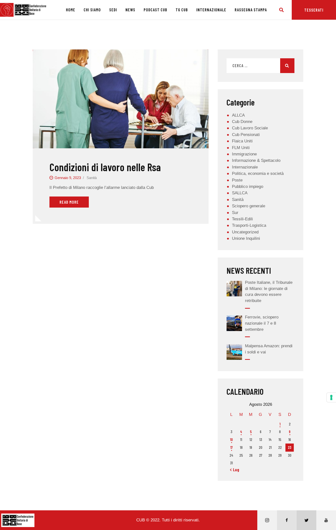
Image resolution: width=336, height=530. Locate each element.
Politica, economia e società (258, 173)
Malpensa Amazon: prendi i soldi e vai (268, 349)
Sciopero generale (248, 206)
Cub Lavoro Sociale (250, 128)
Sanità (92, 178)
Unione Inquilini (246, 238)
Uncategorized (245, 232)
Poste (237, 180)
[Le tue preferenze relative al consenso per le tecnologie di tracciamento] (331, 397)
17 (231, 447)
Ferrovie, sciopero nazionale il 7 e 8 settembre (261, 323)
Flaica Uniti (242, 141)
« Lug (234, 469)
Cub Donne (242, 121)
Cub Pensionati (246, 134)
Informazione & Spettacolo (256, 160)
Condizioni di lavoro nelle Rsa (105, 167)
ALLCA (238, 115)
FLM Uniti (241, 147)
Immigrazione (244, 154)
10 (231, 439)
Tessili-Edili (242, 219)
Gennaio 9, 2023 (68, 178)
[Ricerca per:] (260, 65)
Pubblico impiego (247, 186)
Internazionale (245, 167)
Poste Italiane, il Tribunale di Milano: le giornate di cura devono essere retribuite (268, 291)
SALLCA (239, 193)
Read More (69, 201)
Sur (235, 212)
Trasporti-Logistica (249, 225)
